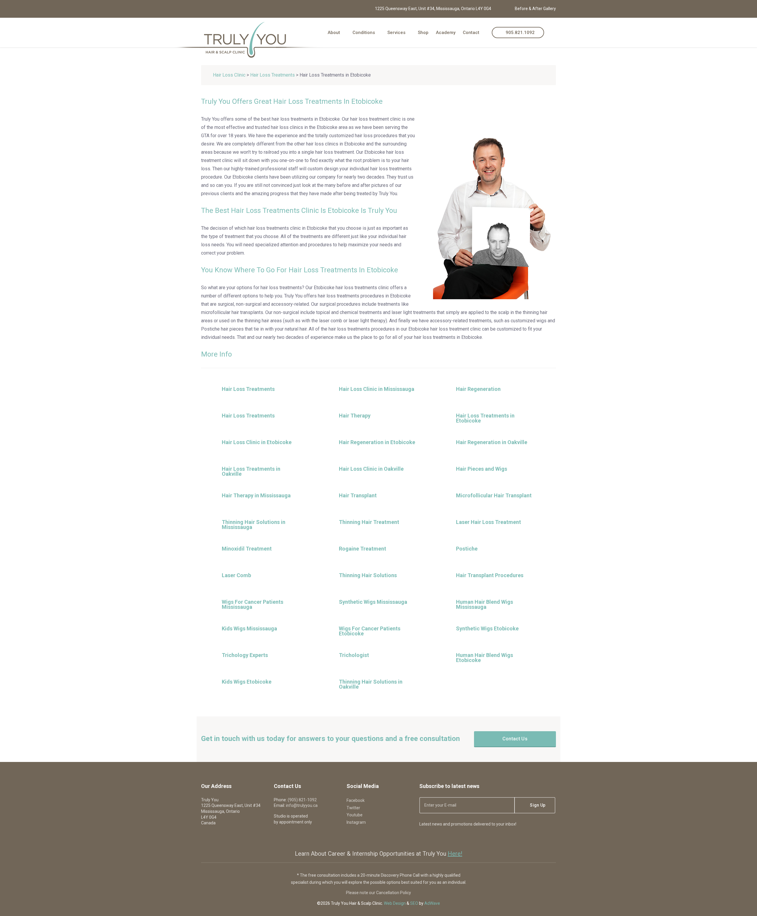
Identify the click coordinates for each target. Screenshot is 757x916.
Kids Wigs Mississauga (249, 628)
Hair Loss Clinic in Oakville (371, 469)
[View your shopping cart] (553, 32)
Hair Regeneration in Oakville (491, 442)
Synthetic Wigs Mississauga (373, 602)
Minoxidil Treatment (247, 549)
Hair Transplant (358, 495)
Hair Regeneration (478, 389)
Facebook (356, 800)
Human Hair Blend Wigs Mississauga (484, 604)
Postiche (467, 549)
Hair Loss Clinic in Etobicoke (257, 442)
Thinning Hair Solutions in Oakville (370, 684)
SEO (414, 903)
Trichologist (354, 655)
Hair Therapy (355, 415)
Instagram (356, 822)
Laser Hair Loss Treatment (488, 522)
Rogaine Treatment (362, 549)
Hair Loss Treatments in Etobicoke (485, 418)
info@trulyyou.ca (302, 805)
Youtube (355, 815)
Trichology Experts (245, 655)
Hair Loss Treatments (272, 75)
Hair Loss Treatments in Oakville (251, 471)
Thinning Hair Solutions (368, 575)
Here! (455, 853)
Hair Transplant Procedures (489, 575)
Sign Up (537, 805)
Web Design (395, 903)
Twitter (353, 807)
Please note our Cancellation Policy (378, 892)
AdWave (432, 903)
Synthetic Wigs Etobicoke (487, 628)
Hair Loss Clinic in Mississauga (376, 389)
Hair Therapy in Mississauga (256, 495)
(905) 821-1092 (302, 799)
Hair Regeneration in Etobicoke (377, 442)
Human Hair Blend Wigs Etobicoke (484, 657)
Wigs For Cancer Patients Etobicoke (369, 631)
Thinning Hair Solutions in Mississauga (253, 524)
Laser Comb (236, 575)
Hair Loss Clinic (229, 75)
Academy (445, 32)
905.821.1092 (519, 32)
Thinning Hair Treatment (369, 522)
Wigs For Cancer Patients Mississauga (252, 604)
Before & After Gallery (535, 8)
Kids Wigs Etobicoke (246, 682)
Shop (423, 32)
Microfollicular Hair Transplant (494, 495)
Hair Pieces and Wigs (481, 469)
